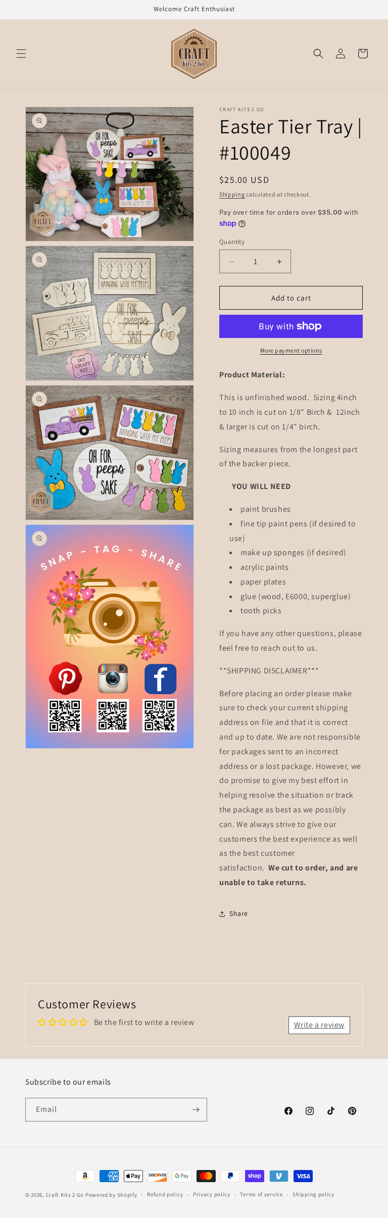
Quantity (232, 241)
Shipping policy (313, 1194)
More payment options (291, 350)
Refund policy (165, 1194)
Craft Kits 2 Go (65, 1194)
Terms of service (261, 1194)
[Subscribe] (195, 1110)
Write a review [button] (319, 1024)
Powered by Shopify (111, 1194)
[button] (21, 53)
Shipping (232, 194)
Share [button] (238, 913)
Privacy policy (211, 1194)
